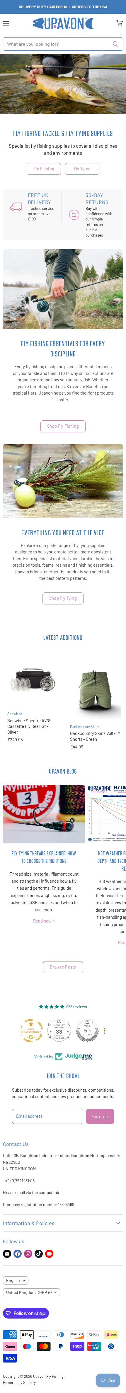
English (13, 1280)
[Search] (115, 44)
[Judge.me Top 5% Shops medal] (63, 1030)
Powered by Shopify (19, 1382)
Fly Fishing (43, 168)
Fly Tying (82, 168)
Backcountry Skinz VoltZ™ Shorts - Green (95, 736)
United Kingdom (29, 1292)
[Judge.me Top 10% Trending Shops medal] (91, 1030)
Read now (42, 920)
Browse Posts (63, 966)
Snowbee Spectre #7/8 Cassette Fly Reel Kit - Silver (28, 726)
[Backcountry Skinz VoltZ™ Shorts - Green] (95, 687)
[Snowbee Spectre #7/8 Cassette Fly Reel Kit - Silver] (32, 680)
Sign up (100, 1116)
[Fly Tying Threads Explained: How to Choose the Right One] (44, 814)
